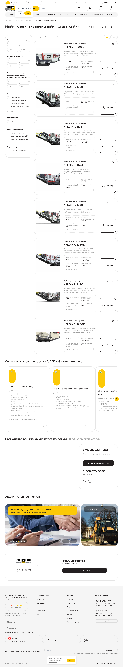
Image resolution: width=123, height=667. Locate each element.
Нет (20, 13)
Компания (13, 14)
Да (28, 13)
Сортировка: (46, 37)
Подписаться (109, 650)
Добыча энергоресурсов (23, 20)
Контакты (110, 14)
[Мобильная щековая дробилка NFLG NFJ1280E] (48, 256)
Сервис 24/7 (84, 14)
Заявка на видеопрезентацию (98, 463)
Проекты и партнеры (91, 3)
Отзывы (78, 3)
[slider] (8, 42)
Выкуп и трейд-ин (97, 14)
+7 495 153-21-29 (100, 602)
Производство (51, 14)
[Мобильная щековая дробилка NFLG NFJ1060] (48, 98)
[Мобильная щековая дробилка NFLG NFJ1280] (48, 216)
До (20, 46)
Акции (74, 14)
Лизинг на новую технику (21, 386)
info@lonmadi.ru (87, 474)
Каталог (8, 20)
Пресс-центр (59, 3)
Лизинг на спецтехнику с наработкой (71, 389)
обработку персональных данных (109, 653)
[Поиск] (79, 8)
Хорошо (71, 660)
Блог (38, 614)
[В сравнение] (107, 44)
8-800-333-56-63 (110, 3)
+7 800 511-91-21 (100, 612)
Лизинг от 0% (64, 14)
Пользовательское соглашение (106, 663)
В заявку (110, 68)
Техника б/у (39, 14)
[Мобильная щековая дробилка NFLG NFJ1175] (48, 137)
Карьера (69, 3)
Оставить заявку (84, 570)
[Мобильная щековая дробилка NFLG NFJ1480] (48, 296)
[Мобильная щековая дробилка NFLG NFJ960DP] (48, 59)
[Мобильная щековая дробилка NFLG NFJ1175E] (48, 176)
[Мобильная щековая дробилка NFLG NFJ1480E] (48, 336)
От (8, 46)
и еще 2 (106, 621)
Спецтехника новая (43, 595)
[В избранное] (113, 44)
